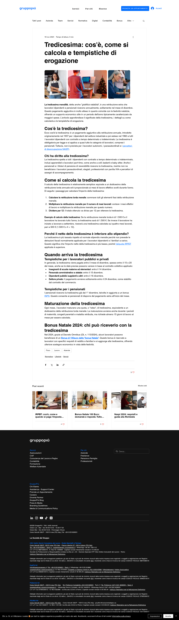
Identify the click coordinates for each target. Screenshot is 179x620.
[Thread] (51, 518)
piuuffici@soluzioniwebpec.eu (105, 603)
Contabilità (107, 21)
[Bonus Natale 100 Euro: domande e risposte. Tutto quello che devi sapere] (89, 400)
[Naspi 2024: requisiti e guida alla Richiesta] (129, 400)
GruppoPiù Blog (37, 500)
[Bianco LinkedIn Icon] (31, 518)
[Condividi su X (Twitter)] (51, 365)
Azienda (49, 21)
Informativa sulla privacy (121, 616)
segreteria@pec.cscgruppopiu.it (64, 547)
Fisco (48, 350)
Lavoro (57, 350)
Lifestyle (58, 356)
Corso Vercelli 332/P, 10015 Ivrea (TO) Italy (45, 545)
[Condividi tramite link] (63, 365)
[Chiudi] (176, 616)
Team (60, 21)
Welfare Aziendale (38, 466)
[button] (75, 8)
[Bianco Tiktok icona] (46, 518)
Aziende (67, 350)
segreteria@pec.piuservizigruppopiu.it (43, 587)
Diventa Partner (36, 497)
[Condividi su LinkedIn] (57, 365)
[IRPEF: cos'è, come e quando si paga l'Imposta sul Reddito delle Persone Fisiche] (50, 400)
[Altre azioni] (133, 36)
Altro (129, 21)
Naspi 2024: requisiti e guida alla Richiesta (125, 415)
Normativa (82, 21)
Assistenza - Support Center (42, 489)
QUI (92, 561)
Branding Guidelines (38, 505)
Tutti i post (36, 21)
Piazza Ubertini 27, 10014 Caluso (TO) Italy (77, 545)
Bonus (119, 21)
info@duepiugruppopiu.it (38, 567)
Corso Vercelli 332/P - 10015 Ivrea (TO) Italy (45, 532)
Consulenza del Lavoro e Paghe (44, 458)
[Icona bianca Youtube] (41, 518)
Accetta (168, 616)
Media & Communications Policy (44, 508)
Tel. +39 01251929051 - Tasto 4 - (41, 547)
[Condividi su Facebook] (45, 365)
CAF (32, 456)
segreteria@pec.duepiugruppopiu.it (42, 570)
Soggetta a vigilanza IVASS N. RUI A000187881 (85, 570)
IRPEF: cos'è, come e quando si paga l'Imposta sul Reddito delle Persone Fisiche (48, 415)
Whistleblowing (108, 570)
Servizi (70, 21)
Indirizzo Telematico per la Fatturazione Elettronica (47, 554)
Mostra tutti (142, 386)
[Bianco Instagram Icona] (36, 518)
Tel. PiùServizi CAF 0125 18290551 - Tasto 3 (117, 585)
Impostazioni (155, 616)
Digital (95, 21)
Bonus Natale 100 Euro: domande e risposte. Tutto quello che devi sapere (88, 415)
